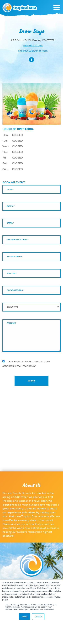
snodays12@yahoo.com (33, 50)
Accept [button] (24, 616)
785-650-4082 (33, 45)
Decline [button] (38, 616)
